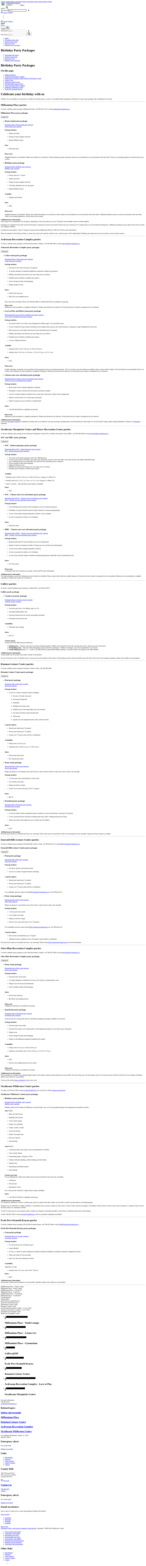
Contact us (6, 1485)
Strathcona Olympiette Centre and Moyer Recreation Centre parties (36, 429)
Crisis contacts (9, 1461)
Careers (7, 1464)
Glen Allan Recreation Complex (15, 85)
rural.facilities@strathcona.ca (71, 243)
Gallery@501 (9, 80)
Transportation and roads (12, 1537)
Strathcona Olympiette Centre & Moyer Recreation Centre (23, 78)
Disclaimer (4, 1528)
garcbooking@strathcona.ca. (71, 952)
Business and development (13, 1542)
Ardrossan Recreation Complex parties (21, 239)
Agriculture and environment (14, 1544)
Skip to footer (38, 1)
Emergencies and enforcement (14, 1541)
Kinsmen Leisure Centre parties (17, 664)
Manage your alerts (7, 1449)
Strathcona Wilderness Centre (14, 87)
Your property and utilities (13, 1539)
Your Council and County (13, 1532)
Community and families (12, 1533)
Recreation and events (12, 40)
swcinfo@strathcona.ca (30, 1090)
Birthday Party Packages (18, 50)
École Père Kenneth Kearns (13, 89)
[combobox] (17, 10)
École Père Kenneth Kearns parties (19, 1220)
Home (7, 38)
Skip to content (5, 1)
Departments (9, 1457)
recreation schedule (14, 421)
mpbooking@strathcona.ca (61, 109)
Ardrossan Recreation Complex (15, 77)
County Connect (10, 1463)
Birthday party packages (12, 60)
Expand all (5, 117)
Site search (4, 10)
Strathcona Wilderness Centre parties (20, 1086)
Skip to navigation (16, 1)
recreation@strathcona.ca (9, 1404)
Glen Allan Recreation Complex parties (21, 948)
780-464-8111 (5, 1489)
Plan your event (10, 43)
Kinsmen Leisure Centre (12, 82)
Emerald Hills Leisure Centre (14, 84)
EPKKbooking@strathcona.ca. (69, 1224)
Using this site (31, 1528)
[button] (22, 5)
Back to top (4, 1526)
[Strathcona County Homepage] (10, 5)
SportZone (137, 421)
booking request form (58, 1090)
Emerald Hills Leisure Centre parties (20, 839)
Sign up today (5, 1514)
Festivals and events (11, 42)
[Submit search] (29, 34)
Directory (8, 1459)
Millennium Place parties (14, 105)
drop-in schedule (20, 1080)
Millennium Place (10, 75)
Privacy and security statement (17, 1528)
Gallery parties (8, 584)
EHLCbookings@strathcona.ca (70, 844)
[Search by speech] (29, 10)
